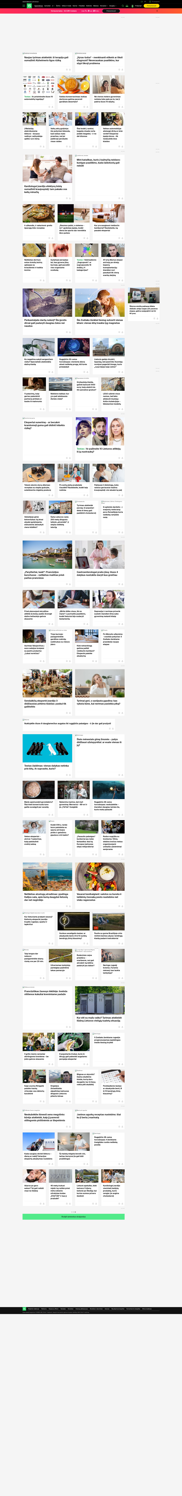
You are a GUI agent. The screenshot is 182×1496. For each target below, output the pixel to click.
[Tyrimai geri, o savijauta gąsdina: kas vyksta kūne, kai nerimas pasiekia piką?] (100, 683)
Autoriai (107, 1309)
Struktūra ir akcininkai (96, 1309)
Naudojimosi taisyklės (118, 1309)
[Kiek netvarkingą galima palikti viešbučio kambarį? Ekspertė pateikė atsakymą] (86, 636)
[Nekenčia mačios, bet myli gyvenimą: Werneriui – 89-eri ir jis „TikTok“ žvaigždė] (74, 790)
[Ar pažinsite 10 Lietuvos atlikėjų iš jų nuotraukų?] (100, 431)
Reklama (44, 1309)
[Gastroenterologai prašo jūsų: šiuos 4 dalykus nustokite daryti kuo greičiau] (100, 555)
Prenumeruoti (151, 6)
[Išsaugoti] (66, 69)
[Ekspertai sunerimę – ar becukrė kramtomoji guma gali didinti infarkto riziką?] (47, 418)
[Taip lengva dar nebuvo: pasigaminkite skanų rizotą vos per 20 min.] (34, 950)
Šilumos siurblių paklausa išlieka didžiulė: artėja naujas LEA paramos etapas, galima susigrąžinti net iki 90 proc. (144, 309)
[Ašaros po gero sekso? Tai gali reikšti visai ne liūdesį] (34, 1176)
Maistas (96, 6)
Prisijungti (138, 6)
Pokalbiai (82, 6)
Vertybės (63, 1309)
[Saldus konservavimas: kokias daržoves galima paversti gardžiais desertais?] (74, 84)
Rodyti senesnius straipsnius (74, 1216)
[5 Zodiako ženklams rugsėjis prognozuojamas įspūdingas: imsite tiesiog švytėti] (109, 1034)
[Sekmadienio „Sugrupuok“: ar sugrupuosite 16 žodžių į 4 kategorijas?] (86, 250)
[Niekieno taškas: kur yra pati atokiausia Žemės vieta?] (60, 384)
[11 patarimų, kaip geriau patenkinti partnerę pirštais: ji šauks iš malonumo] (34, 384)
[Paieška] (123, 6)
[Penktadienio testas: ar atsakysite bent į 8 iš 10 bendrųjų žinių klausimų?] (113, 1076)
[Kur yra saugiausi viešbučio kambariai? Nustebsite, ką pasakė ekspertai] (109, 213)
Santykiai (47, 6)
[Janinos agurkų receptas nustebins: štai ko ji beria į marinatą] (100, 1110)
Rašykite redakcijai (33, 1309)
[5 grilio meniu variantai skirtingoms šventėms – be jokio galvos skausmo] (39, 1042)
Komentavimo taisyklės (133, 1309)
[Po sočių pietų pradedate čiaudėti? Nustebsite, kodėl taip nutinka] (74, 473)
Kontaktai (70, 1309)
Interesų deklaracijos (82, 1309)
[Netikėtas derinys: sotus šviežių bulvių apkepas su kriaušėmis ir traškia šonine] (34, 250)
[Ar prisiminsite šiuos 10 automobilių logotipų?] (39, 84)
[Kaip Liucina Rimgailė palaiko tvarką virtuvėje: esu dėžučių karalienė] (34, 1076)
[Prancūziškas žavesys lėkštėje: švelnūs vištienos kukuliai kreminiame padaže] (47, 987)
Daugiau (112, 6)
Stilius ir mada (66, 6)
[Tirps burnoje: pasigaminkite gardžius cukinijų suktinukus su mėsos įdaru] (60, 630)
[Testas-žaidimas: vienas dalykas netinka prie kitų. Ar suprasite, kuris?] (47, 748)
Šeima (58, 6)
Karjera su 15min (53, 1309)
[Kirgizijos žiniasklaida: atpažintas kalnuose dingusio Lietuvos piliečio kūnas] (60, 1076)
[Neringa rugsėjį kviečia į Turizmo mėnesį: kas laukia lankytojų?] (113, 955)
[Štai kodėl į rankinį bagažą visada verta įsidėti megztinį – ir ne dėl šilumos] (86, 119)
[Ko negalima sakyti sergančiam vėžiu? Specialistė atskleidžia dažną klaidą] (39, 347)
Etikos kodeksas (147, 1309)
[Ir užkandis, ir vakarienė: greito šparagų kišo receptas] (39, 213)
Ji (52, 6)
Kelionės (89, 6)
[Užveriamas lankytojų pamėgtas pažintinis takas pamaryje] (60, 955)
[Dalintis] (69, 69)
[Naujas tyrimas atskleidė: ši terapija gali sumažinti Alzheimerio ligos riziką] (47, 53)
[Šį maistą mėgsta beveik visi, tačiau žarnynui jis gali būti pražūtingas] (74, 1141)
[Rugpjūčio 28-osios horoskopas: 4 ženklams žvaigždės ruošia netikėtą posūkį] (109, 1133)
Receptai (103, 6)
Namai (75, 6)
